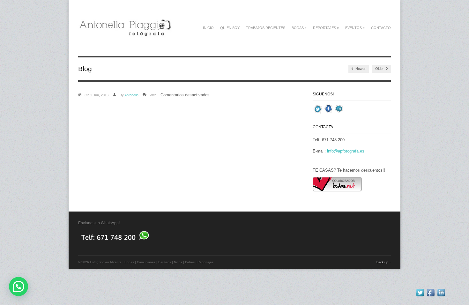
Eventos (355, 28)
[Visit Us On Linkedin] (339, 112)
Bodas (299, 28)
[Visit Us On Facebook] (328, 112)
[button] (18, 286)
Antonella (131, 95)
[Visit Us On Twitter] (318, 112)
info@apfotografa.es (345, 151)
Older (380, 69)
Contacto (381, 28)
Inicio (208, 28)
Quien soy (230, 28)
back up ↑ (383, 262)
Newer (360, 69)
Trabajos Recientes (265, 28)
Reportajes (326, 28)
